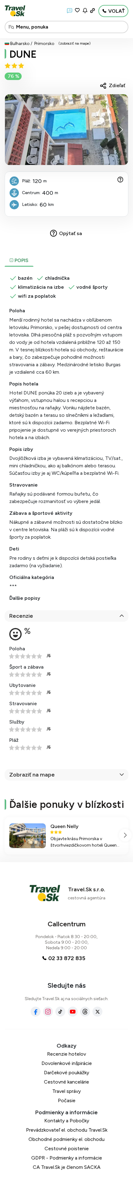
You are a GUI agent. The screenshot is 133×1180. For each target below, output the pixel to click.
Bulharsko (20, 43)
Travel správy (66, 1091)
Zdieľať (117, 85)
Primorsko (44, 43)
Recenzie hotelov (66, 1054)
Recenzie (21, 615)
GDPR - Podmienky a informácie (66, 1158)
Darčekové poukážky (66, 1072)
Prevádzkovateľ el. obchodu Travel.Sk (66, 1130)
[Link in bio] (92, 10)
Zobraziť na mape (32, 774)
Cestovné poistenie (67, 1148)
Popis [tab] (20, 260)
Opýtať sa (70, 233)
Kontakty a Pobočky (66, 1121)
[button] (121, 129)
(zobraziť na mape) (74, 43)
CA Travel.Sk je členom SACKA (67, 1167)
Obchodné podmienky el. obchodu (66, 1139)
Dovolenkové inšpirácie (66, 1063)
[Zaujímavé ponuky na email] (85, 10)
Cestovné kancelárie (66, 1082)
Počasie (66, 1100)
